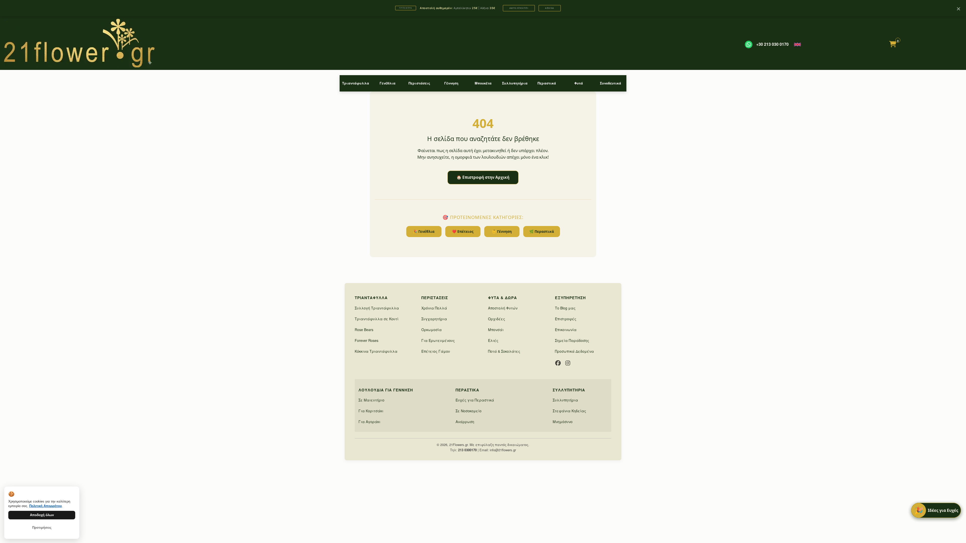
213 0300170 (467, 449)
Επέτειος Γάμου (435, 351)
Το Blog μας (565, 307)
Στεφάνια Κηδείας (569, 410)
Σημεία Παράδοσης (572, 340)
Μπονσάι (496, 329)
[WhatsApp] (748, 44)
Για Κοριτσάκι (370, 410)
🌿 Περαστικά (541, 231)
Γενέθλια (387, 83)
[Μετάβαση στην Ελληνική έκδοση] (797, 44)
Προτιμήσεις (42, 527)
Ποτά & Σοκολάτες (504, 351)
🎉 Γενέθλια (423, 231)
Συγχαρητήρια (434, 318)
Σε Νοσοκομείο (468, 410)
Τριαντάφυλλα (355, 83)
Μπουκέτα (483, 83)
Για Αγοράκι (369, 421)
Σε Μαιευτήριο (371, 399)
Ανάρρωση (465, 421)
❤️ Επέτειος (462, 231)
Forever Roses (366, 340)
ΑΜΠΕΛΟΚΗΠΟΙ (519, 8)
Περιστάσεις (419, 83)
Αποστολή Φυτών (502, 307)
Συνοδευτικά (610, 83)
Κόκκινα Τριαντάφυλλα (376, 351)
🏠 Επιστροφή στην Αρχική (483, 177)
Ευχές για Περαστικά (475, 399)
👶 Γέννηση (502, 231)
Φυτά (578, 83)
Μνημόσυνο (563, 421)
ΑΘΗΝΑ (549, 8)
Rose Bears (364, 329)
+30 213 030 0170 (772, 44)
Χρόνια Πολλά (434, 307)
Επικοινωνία (566, 329)
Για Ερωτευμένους (438, 340)
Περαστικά (547, 83)
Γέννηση (451, 83)
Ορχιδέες (496, 318)
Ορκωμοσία (431, 329)
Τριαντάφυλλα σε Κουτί (376, 318)
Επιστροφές (565, 318)
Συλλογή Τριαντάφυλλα (377, 307)
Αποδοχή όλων (42, 515)
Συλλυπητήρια (515, 83)
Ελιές (493, 340)
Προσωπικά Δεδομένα (574, 351)
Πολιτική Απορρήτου (45, 506)
